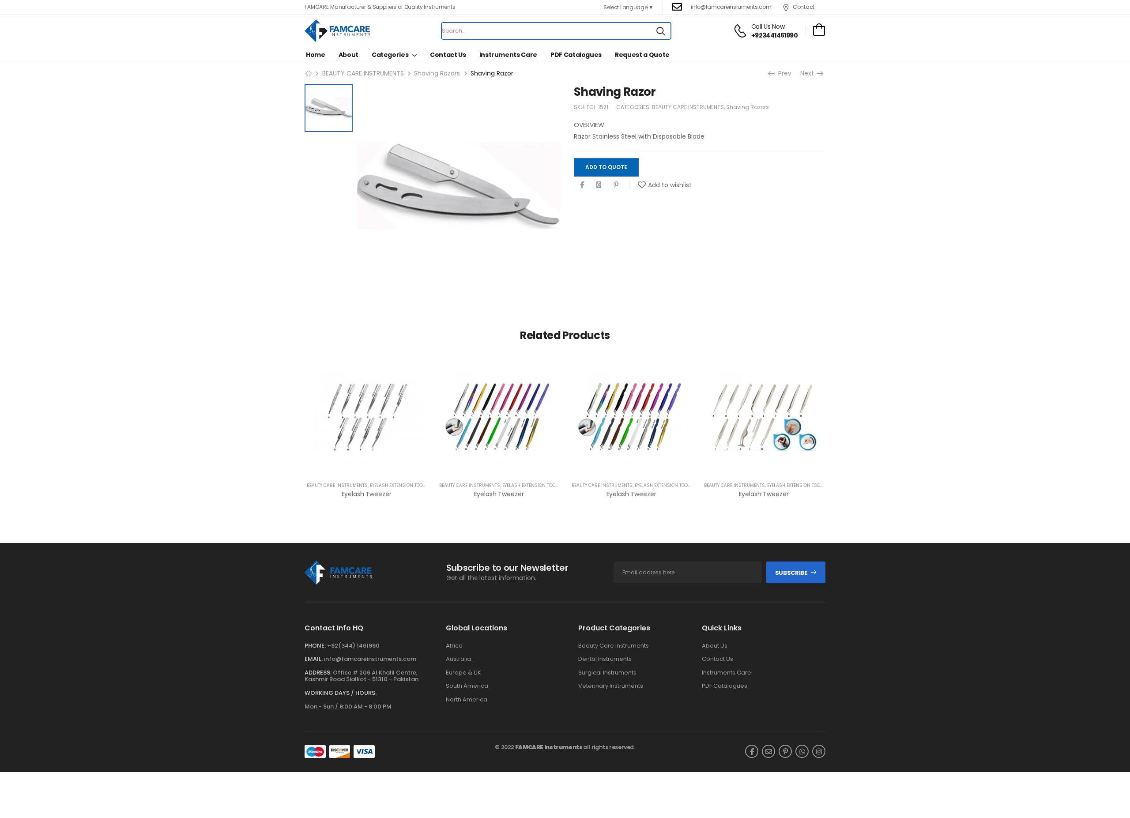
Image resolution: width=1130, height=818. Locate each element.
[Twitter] (598, 185)
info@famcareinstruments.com (370, 659)
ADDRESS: (318, 672)
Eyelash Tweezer (367, 494)
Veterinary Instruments (610, 686)
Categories (390, 54)
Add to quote (606, 167)
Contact (803, 7)
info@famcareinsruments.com (731, 7)
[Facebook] (582, 185)
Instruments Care (508, 54)
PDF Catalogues (576, 54)
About (348, 54)
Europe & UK (463, 672)
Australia (458, 659)
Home (315, 54)
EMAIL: (314, 659)
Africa (454, 645)
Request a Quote (642, 54)
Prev (783, 73)
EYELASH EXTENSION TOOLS (399, 485)
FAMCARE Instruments (549, 747)
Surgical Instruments (607, 672)
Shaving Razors (437, 73)
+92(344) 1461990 (353, 645)
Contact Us (448, 54)
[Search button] (661, 31)
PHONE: (315, 645)
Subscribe (791, 573)
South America (467, 686)
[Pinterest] (616, 185)
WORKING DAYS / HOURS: (341, 693)
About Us (714, 645)
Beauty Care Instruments (613, 645)
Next (808, 73)
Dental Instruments (605, 659)
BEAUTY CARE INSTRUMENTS (363, 73)
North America (466, 699)
